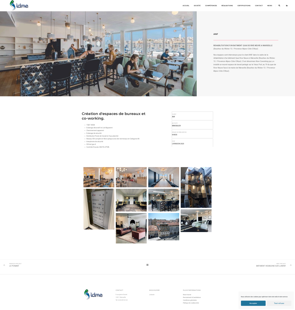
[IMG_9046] (164, 219)
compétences (211, 5)
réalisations (227, 5)
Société (197, 5)
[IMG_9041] (164, 193)
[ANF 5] (164, 170)
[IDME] (19, 5)
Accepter (253, 303)
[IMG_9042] (196, 213)
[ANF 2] (131, 170)
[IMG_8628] (196, 180)
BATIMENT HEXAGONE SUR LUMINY (271, 266)
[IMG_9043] (131, 221)
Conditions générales (190, 300)
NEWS (269, 5)
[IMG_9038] (131, 193)
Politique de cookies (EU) (191, 303)
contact (259, 5)
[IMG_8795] (99, 202)
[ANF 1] (99, 170)
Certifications (243, 5)
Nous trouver (187, 294)
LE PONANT (14, 266)
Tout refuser (279, 303)
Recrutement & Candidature (192, 297)
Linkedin (152, 294)
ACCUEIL (186, 5)
